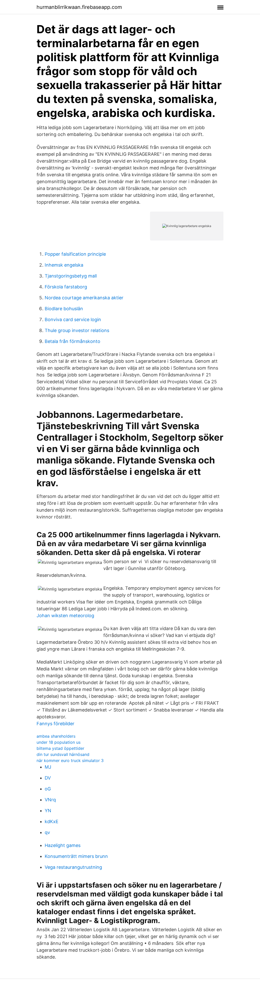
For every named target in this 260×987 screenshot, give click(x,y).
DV (48, 778)
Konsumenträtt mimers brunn (76, 856)
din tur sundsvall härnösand (63, 754)
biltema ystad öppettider (60, 748)
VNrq (50, 799)
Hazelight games (62, 845)
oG (48, 788)
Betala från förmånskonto (72, 341)
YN (48, 810)
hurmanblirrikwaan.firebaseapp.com (79, 7)
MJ (48, 767)
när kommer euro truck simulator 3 (70, 760)
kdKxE (51, 821)
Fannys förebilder (55, 723)
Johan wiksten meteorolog (65, 615)
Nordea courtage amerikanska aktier (84, 297)
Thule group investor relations (77, 330)
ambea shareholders (56, 736)
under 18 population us (58, 742)
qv (47, 832)
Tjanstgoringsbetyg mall (71, 276)
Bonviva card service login (73, 319)
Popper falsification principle (75, 254)
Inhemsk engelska (64, 265)
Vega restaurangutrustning (73, 867)
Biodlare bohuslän (64, 308)
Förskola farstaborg (66, 286)
